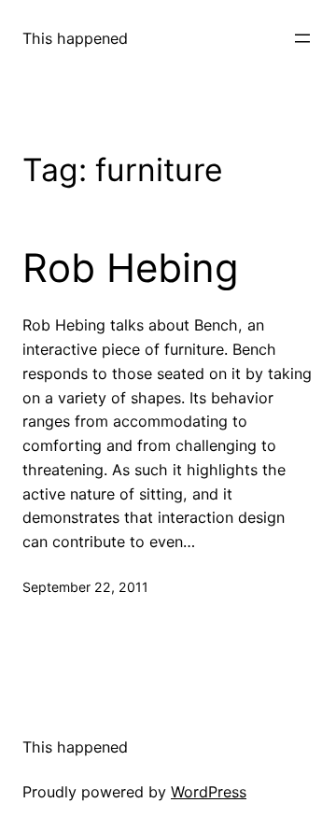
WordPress (208, 791)
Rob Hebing (130, 268)
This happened (75, 38)
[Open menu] (302, 38)
